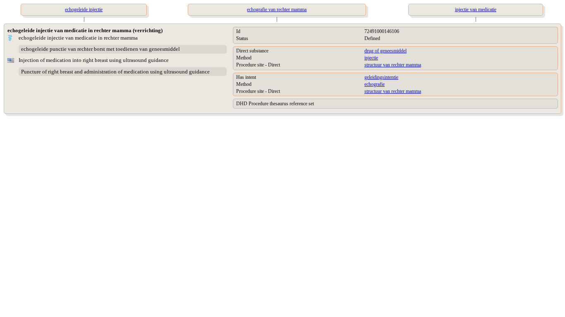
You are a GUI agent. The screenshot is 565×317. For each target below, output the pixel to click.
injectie (371, 58)
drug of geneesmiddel (385, 51)
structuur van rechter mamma (392, 65)
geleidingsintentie (381, 77)
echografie (374, 84)
